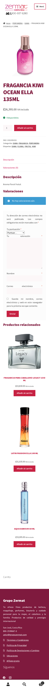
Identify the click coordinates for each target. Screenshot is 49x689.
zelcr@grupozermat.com (15, 634)
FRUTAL (28, 146)
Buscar (24, 684)
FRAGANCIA (23, 143)
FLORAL (20, 146)
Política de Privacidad (17, 645)
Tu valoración (24, 236)
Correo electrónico (24, 286)
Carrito (38, 682)
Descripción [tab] (8, 159)
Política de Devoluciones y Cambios (23, 650)
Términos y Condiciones (18, 640)
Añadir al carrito (25, 127)
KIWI (34, 146)
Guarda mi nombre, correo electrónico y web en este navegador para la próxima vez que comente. (24, 302)
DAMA (27, 23)
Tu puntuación (14, 229)
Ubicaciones (12, 655)
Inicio (8, 23)
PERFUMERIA (18, 23)
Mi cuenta (8, 684)
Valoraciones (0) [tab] (10, 167)
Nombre (24, 273)
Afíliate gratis (13, 661)
